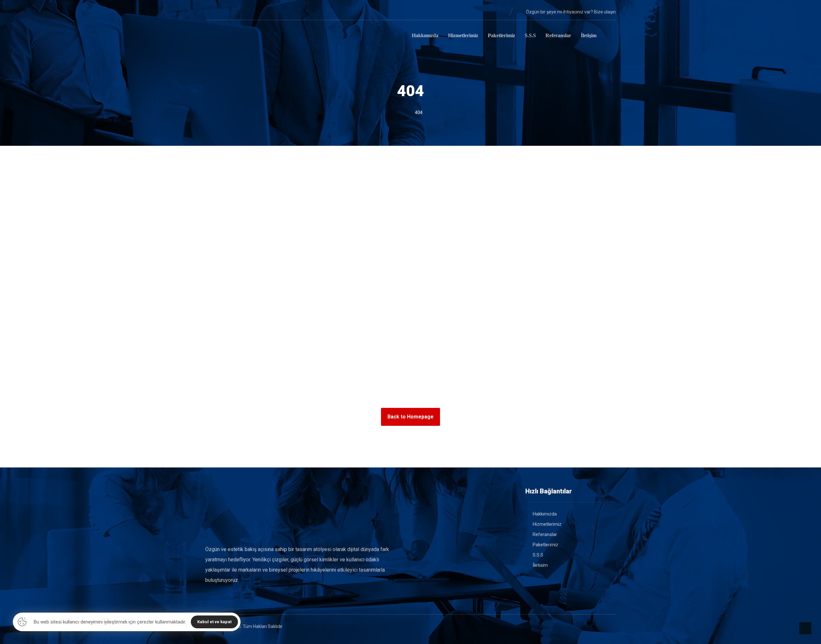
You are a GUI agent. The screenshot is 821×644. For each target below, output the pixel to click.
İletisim (540, 565)
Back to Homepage (410, 417)
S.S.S (538, 555)
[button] (210, 11)
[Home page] (400, 112)
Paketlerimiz (545, 545)
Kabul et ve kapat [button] (214, 621)
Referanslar (545, 534)
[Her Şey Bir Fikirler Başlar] (237, 37)
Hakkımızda (545, 514)
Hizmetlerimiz (547, 524)
